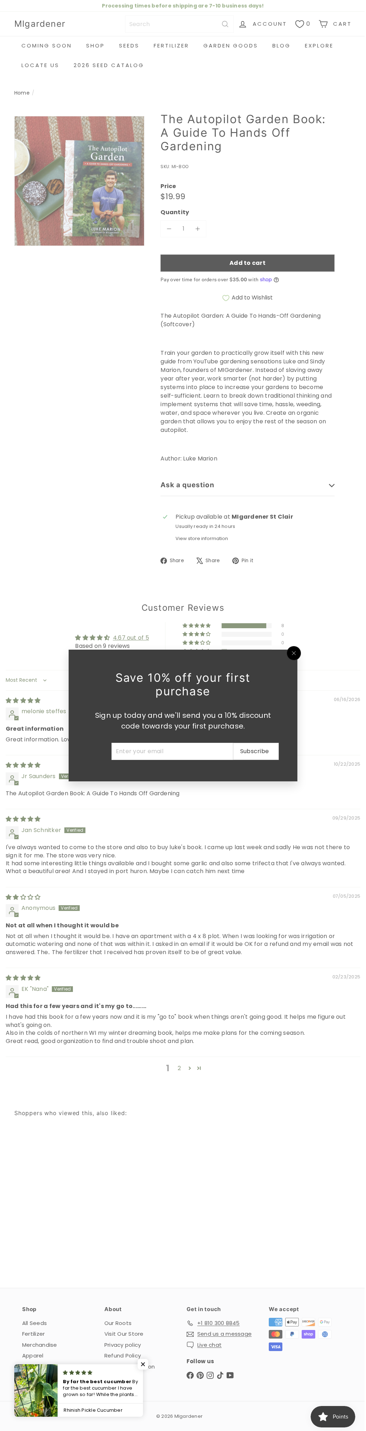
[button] (143, 1364)
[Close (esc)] (291, 653)
